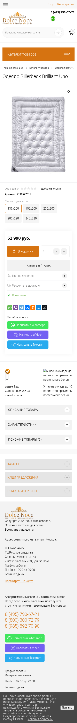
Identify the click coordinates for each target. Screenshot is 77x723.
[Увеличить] (38, 134)
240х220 (31, 218)
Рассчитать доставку (26, 285)
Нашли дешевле (22, 275)
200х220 (13, 218)
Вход (51, 4)
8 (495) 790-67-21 (63, 12)
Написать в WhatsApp (30, 325)
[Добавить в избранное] (68, 91)
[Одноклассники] (32, 307)
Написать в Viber (30, 334)
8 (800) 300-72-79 (22, 620)
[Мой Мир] (38, 307)
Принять (67, 707)
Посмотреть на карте (19, 581)
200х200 (49, 208)
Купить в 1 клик (38, 265)
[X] (44, 307)
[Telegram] (21, 307)
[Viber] (15, 307)
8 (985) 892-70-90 (22, 626)
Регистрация (66, 4)
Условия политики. (40, 719)
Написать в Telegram (30, 344)
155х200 (31, 208)
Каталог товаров (22, 54)
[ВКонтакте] (27, 307)
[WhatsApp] (9, 307)
